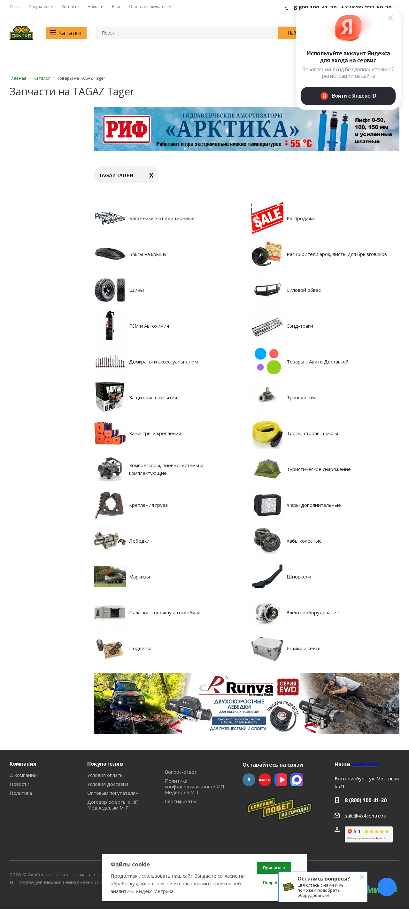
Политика (21, 793)
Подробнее (274, 882)
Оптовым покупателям (113, 793)
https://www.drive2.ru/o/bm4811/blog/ (265, 779)
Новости (19, 784)
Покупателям (105, 763)
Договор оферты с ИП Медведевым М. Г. (113, 805)
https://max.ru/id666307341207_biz (296, 779)
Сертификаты (180, 801)
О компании (23, 775)
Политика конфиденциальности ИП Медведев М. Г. (194, 786)
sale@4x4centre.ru (365, 815)
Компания (23, 763)
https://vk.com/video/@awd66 (280, 779)
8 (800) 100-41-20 (366, 800)
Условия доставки (107, 784)
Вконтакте (249, 779)
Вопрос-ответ (181, 772)
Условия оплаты (105, 775)
